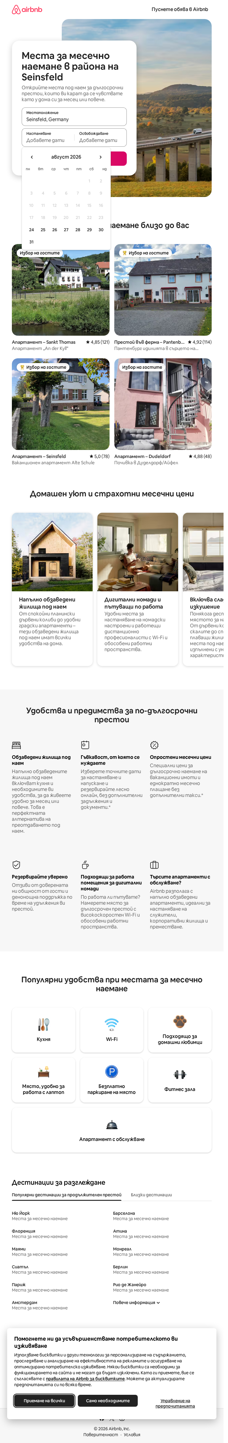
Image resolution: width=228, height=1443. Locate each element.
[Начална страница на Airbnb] (27, 9)
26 (54, 229)
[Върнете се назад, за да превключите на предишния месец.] (32, 157)
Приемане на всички (44, 1400)
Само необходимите (108, 1400)
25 (43, 229)
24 (31, 229)
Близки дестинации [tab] (151, 1194)
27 (66, 229)
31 (31, 242)
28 (77, 229)
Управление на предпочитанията (175, 1403)
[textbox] (47, 140)
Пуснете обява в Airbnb (180, 9)
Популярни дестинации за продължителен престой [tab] (66, 1194)
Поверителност (100, 1434)
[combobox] (74, 119)
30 (101, 229)
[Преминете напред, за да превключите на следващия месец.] (100, 157)
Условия (132, 1434)
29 (89, 229)
